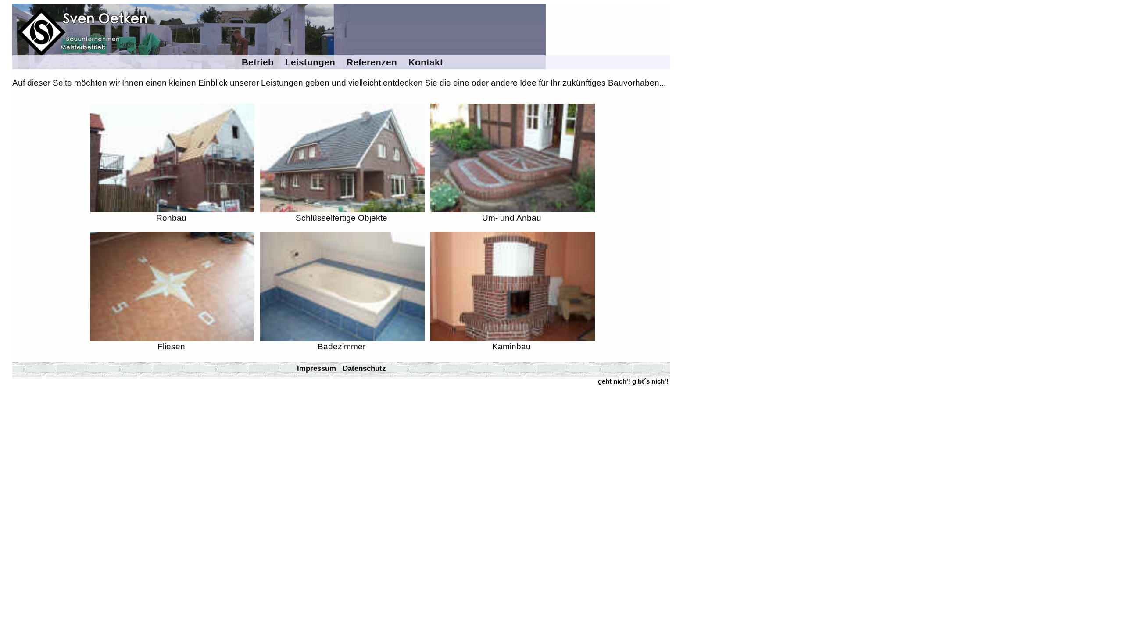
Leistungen (310, 62)
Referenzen (372, 62)
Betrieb (258, 62)
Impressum (316, 368)
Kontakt (425, 62)
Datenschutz (364, 368)
